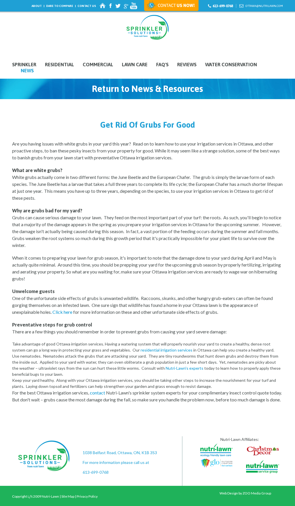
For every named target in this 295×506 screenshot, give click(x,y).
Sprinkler (24, 64)
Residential (59, 64)
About (37, 5)
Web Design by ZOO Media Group (245, 493)
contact (97, 392)
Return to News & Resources (147, 89)
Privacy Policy (87, 496)
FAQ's (162, 64)
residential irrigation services (166, 350)
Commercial (98, 64)
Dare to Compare (59, 5)
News (27, 70)
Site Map (67, 496)
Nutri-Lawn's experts (184, 368)
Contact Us (86, 5)
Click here (62, 312)
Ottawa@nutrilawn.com (264, 5)
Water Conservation (231, 64)
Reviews (186, 64)
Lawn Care (135, 64)
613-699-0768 (223, 6)
